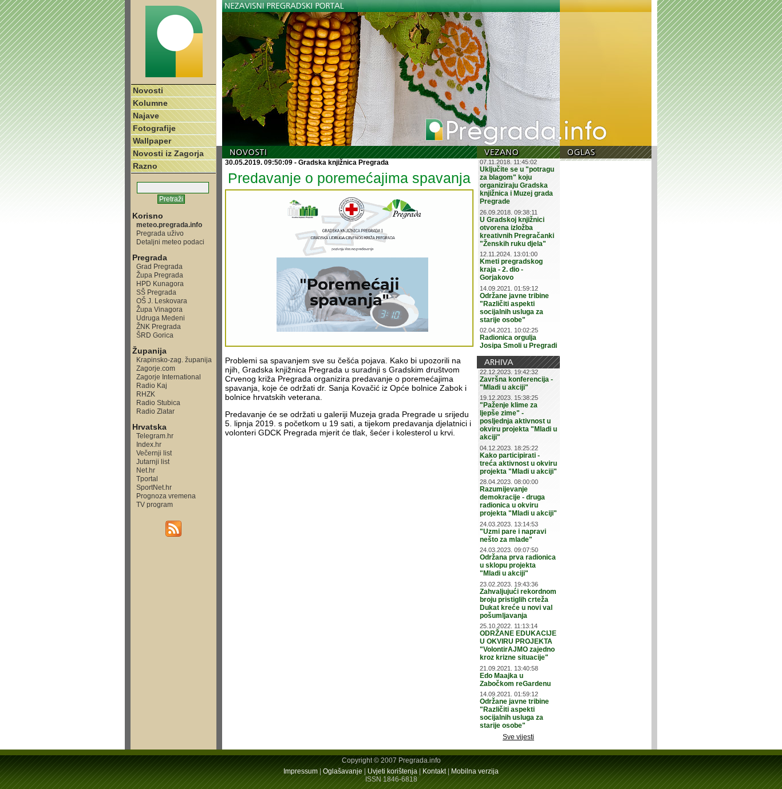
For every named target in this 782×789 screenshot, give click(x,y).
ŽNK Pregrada (158, 326)
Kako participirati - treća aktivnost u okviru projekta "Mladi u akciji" (518, 463)
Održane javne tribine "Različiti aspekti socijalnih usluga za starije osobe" (514, 308)
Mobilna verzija (475, 771)
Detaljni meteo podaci (170, 241)
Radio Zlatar (155, 411)
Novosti (148, 90)
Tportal (147, 478)
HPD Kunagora (160, 283)
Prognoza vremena (166, 495)
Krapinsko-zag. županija (174, 359)
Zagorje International (168, 376)
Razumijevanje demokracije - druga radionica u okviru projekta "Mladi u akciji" (518, 501)
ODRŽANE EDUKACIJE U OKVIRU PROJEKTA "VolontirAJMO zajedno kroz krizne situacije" (518, 645)
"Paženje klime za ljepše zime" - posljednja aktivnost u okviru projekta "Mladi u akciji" (518, 421)
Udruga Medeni (160, 318)
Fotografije (154, 128)
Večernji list (154, 453)
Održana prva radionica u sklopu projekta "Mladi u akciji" (518, 565)
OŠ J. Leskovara (161, 300)
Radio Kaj (151, 385)
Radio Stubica (158, 402)
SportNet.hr (154, 487)
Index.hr (148, 444)
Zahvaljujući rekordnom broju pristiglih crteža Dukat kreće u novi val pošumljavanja (518, 604)
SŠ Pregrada (156, 292)
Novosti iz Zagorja (168, 153)
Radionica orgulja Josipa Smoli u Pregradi (518, 342)
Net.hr (145, 470)
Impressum (300, 771)
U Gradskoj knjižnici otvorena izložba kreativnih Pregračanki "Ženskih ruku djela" (517, 232)
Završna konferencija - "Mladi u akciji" (516, 383)
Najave (146, 115)
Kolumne (150, 103)
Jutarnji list (152, 461)
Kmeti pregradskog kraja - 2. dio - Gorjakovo (511, 269)
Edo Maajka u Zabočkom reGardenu (515, 680)
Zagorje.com (155, 368)
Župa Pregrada (159, 275)
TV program (154, 504)
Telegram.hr (154, 435)
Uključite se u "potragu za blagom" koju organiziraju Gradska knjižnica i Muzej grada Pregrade (517, 185)
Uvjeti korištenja (392, 771)
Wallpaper (152, 140)
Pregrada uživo (160, 233)
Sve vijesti (518, 737)
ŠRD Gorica (154, 335)
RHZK (145, 394)
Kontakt (434, 771)
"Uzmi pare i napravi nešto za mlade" (513, 536)
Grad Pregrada (159, 266)
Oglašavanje (342, 771)
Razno (145, 166)
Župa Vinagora (159, 309)
